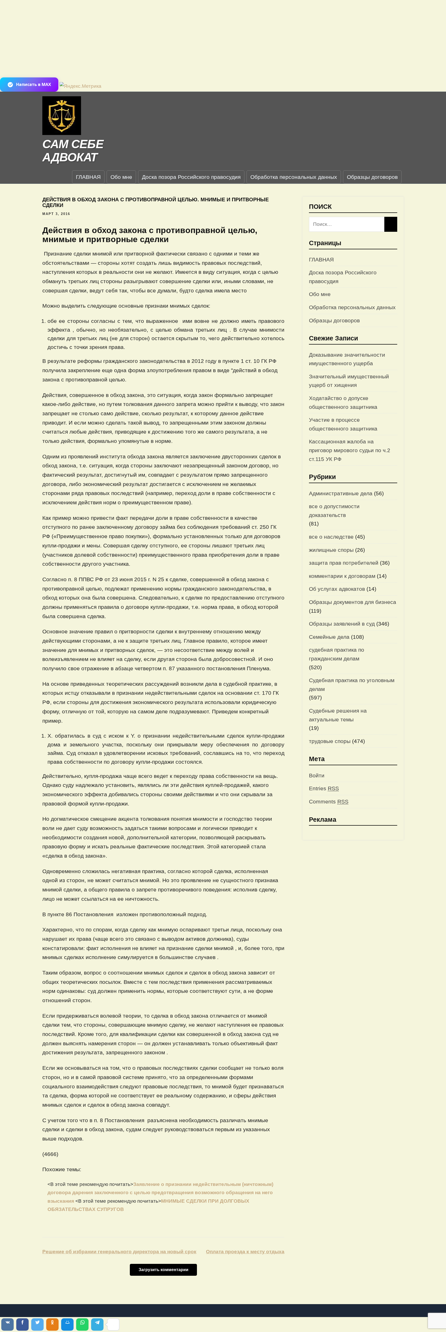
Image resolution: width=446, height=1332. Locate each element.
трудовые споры (330, 741)
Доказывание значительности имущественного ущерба (347, 359)
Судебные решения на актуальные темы (338, 715)
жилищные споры (331, 550)
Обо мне (121, 177)
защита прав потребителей (343, 563)
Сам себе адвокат (72, 151)
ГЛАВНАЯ (88, 177)
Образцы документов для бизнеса (352, 602)
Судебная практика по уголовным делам (351, 684)
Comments (328, 801)
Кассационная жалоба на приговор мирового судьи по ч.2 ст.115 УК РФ (349, 450)
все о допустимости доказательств (334, 510)
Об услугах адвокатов (337, 589)
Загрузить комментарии (163, 1269)
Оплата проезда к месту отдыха (245, 1251)
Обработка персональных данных (293, 177)
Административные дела (340, 493)
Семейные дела (329, 637)
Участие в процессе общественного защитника (343, 424)
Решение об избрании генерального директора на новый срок (119, 1251)
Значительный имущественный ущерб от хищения (349, 380)
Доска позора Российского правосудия (191, 177)
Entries (324, 788)
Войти (316, 775)
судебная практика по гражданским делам (336, 654)
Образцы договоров (372, 177)
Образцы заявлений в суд (342, 624)
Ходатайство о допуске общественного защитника (343, 402)
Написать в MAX (33, 84)
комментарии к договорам (342, 576)
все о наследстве (331, 537)
